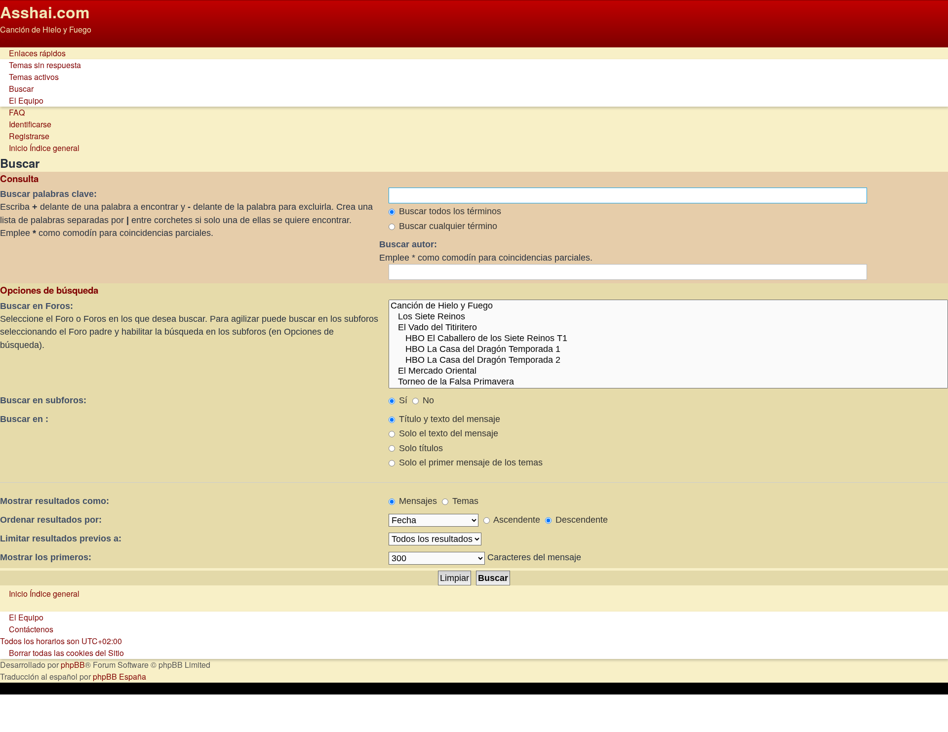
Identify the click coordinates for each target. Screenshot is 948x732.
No (427, 400)
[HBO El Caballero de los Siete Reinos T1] (668, 338)
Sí (401, 400)
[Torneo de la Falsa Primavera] (668, 382)
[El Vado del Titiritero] (668, 327)
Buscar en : (24, 419)
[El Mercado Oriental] (668, 371)
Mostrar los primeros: (45, 557)
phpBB (73, 664)
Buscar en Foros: (36, 306)
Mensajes (416, 501)
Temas (464, 501)
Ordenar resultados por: (51, 520)
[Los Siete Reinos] (668, 316)
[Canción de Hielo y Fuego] (668, 306)
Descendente (580, 520)
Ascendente (515, 520)
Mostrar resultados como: (54, 501)
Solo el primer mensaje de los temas (469, 462)
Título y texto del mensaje (448, 419)
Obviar (11, 41)
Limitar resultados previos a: (60, 538)
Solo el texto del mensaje (447, 433)
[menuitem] (40, 65)
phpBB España (119, 676)
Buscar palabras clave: (48, 194)
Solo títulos (419, 448)
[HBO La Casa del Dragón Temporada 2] (668, 360)
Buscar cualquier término (446, 226)
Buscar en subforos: (43, 400)
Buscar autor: (408, 244)
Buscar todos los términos (448, 211)
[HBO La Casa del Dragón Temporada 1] (668, 349)
